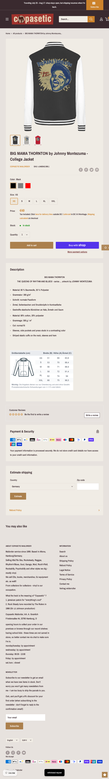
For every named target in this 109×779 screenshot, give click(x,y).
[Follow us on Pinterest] (18, 753)
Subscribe (95, 6)
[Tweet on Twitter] (92, 169)
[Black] (13, 185)
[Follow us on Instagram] (13, 753)
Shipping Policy (66, 560)
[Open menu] (7, 19)
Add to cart (31, 245)
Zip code (81, 480)
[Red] (28, 185)
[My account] (101, 19)
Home (8, 33)
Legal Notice (64, 570)
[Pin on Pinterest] (86, 169)
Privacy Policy (65, 579)
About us (63, 556)
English (10, 740)
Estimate (18, 496)
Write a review (92, 415)
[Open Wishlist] (105, 775)
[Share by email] (97, 169)
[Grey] (20, 185)
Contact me (64, 583)
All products (17, 33)
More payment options (77, 251)
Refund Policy (15, 510)
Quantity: (14, 234)
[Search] (91, 19)
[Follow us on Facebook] (8, 753)
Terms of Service (66, 574)
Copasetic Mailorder (20, 166)
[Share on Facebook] (81, 169)
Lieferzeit (67, 214)
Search (62, 551)
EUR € (24, 740)
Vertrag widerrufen (67, 588)
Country (13, 480)
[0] (107, 19)
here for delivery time (44, 214)
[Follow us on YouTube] (24, 753)
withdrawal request (54, 772)
